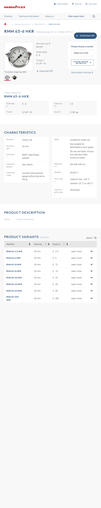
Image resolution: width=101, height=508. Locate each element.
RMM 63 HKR (39, 24)
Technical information (29, 16)
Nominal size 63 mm (22, 24)
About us (49, 16)
